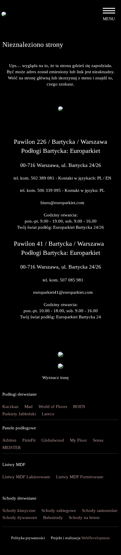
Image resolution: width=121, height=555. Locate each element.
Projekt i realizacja (80, 538)
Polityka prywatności (28, 538)
